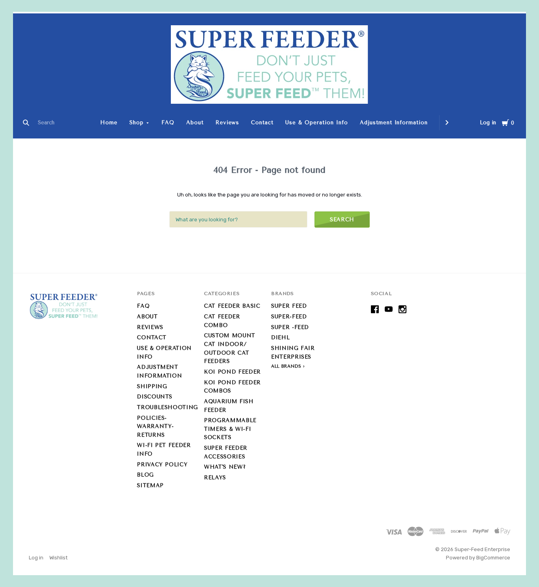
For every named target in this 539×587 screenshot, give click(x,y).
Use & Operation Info (316, 122)
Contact (262, 122)
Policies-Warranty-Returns (155, 426)
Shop (136, 122)
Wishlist (58, 558)
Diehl (280, 337)
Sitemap (150, 485)
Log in (488, 122)
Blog (145, 475)
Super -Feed (290, 327)
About (195, 122)
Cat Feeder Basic (232, 306)
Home (109, 122)
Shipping (152, 386)
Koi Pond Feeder (232, 372)
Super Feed (289, 306)
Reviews (227, 122)
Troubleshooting (167, 407)
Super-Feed (289, 317)
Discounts (154, 397)
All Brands (286, 366)
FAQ (167, 122)
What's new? (224, 467)
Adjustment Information (394, 122)
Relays (215, 477)
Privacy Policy (162, 464)
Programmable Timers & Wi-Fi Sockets (230, 428)
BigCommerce (493, 558)
